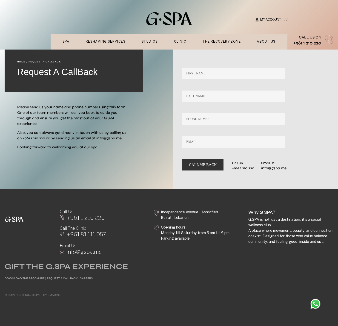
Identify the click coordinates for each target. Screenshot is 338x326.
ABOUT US (266, 41)
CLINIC (180, 41)
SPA (66, 41)
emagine (54, 295)
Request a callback (62, 278)
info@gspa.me (109, 138)
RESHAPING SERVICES (106, 41)
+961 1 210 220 (307, 43)
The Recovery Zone (221, 41)
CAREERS (86, 278)
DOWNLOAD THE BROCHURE (25, 278)
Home (21, 61)
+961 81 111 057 (86, 235)
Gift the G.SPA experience (66, 266)
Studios (150, 41)
